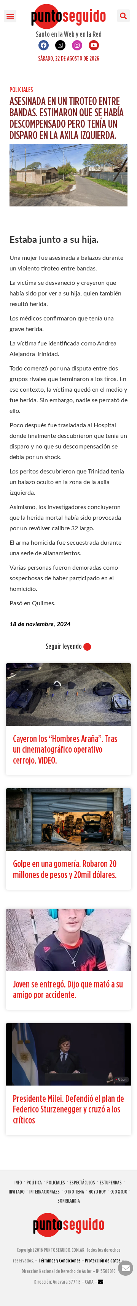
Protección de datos (103, 1260)
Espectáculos (82, 1182)
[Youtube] (94, 45)
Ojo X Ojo (118, 1191)
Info (18, 1182)
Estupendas (111, 1182)
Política (34, 1182)
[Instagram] (77, 45)
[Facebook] (43, 45)
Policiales (21, 89)
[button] (10, 16)
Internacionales (44, 1191)
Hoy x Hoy (97, 1191)
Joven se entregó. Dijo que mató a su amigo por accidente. (68, 989)
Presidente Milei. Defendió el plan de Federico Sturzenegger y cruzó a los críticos (68, 1109)
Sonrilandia (68, 1200)
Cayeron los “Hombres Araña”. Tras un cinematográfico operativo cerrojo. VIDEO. (65, 749)
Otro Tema (74, 1191)
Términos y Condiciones (59, 1260)
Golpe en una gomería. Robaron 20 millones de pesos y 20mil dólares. (65, 869)
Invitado (17, 1191)
